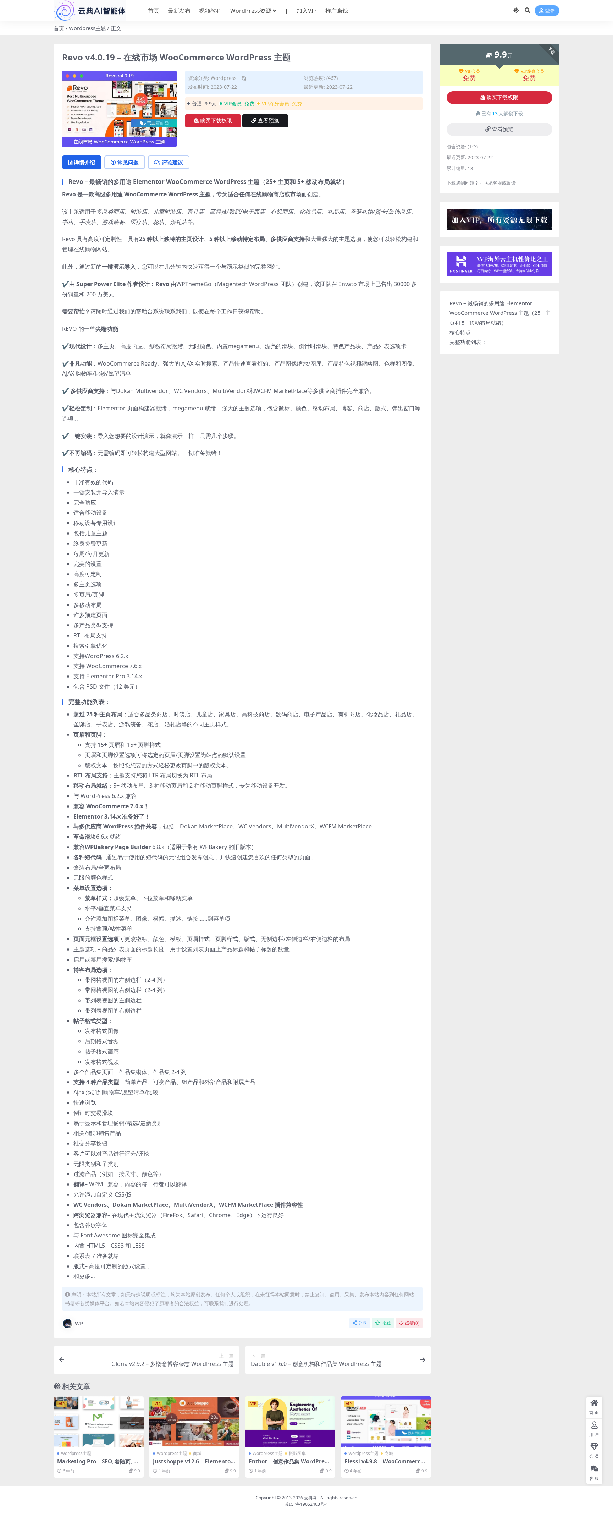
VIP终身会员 (532, 71)
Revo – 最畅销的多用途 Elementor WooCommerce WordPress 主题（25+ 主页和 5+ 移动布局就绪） (500, 313)
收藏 (386, 1323)
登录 (550, 10)
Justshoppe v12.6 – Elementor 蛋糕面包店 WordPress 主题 (193, 1464)
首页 (153, 11)
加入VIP (307, 11)
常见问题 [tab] (128, 162)
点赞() (412, 1323)
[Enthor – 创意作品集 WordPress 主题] (290, 1421)
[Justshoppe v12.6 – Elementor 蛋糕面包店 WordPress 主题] (194, 1421)
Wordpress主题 (87, 28)
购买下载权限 (216, 121)
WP (79, 1323)
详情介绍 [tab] (84, 162)
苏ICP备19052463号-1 (306, 1504)
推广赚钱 (336, 11)
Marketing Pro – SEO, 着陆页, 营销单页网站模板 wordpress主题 (98, 1464)
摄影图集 (297, 1453)
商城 (197, 1453)
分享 (362, 1323)
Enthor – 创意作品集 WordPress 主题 (289, 1464)
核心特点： (462, 332)
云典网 (310, 1498)
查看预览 (268, 121)
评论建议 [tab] (172, 162)
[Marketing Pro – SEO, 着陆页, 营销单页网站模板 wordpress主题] (99, 1421)
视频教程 (210, 11)
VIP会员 (472, 71)
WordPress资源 (250, 11)
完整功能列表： (468, 341)
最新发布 (179, 11)
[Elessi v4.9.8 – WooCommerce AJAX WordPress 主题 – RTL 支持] (386, 1421)
